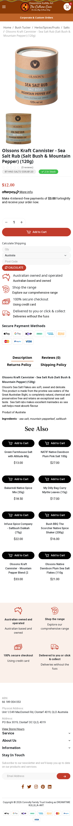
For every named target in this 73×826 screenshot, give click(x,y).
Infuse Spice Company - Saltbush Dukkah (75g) (18, 613)
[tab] (22, 357)
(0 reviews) (27, 167)
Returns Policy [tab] (19, 364)
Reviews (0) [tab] (51, 357)
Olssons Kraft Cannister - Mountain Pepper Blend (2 (18, 682)
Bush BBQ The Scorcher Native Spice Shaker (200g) (55, 613)
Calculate (15, 267)
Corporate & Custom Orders (36, 17)
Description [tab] (22, 357)
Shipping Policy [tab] (53, 364)
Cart (67, 7)
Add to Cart (40, 232)
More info (26, 192)
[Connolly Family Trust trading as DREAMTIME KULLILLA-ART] (36, 6)
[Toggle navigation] (4, 6)
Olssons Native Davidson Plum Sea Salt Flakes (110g (55, 682)
